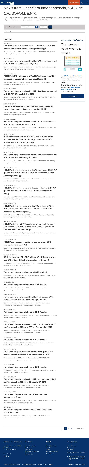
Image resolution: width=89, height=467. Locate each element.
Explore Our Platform (30, 446)
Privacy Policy (16, 464)
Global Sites (49, 454)
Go (50, 27)
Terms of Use (7, 464)
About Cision (49, 448)
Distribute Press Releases (32, 451)
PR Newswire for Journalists (73, 76)
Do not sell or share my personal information (76, 453)
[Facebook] (6, 456)
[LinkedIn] (4, 456)
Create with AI (28, 449)
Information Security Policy (29, 464)
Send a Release (74, 3)
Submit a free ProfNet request (70, 88)
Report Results (29, 453)
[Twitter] (9, 456)
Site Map (40, 464)
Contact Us (7, 454)
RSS (45, 464)
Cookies (50, 464)
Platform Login (71, 448)
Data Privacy (70, 449)
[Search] (87, 2)
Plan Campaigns (29, 448)
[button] (36, 26)
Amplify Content (29, 455)
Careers (48, 449)
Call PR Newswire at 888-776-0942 (13, 447)
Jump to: (11, 27)
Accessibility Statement (52, 451)
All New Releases (71, 446)
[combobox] (43, 27)
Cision (79, 464)
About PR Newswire (51, 446)
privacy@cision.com (79, 456)
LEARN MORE (72, 96)
